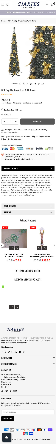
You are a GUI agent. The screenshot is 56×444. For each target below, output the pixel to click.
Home (3, 21)
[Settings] (47, 4)
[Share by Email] (43, 84)
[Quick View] (17, 248)
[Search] (7, 5)
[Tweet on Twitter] (24, 84)
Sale (5, 228)
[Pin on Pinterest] (28, 84)
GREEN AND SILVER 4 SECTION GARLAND (14, 255)
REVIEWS (7, 212)
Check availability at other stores (19, 159)
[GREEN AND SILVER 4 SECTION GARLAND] (14, 238)
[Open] (6, 437)
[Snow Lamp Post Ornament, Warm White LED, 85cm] (42, 238)
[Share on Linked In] (31, 84)
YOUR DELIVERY (10, 206)
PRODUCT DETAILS (11, 168)
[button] (52, 4)
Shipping (17, 103)
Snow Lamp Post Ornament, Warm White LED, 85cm (42, 255)
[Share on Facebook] (20, 84)
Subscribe (7, 418)
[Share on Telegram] (35, 84)
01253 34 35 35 (11, 391)
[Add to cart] (11, 248)
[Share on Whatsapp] (39, 84)
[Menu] (2, 5)
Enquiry (7, 114)
